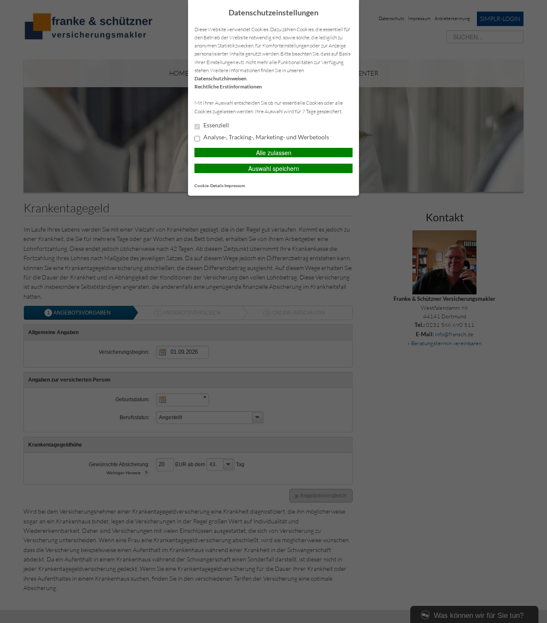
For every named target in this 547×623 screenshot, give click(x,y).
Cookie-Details (209, 185)
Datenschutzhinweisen (220, 78)
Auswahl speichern (273, 168)
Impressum (234, 185)
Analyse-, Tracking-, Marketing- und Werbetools (265, 137)
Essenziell (215, 125)
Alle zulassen (273, 152)
